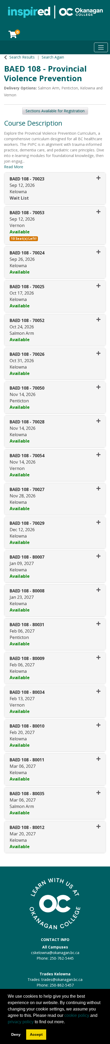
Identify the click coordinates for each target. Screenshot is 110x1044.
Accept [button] (36, 1034)
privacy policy (21, 1022)
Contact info (55, 939)
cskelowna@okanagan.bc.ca (55, 952)
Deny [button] (16, 1034)
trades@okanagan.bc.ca (61, 979)
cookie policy (76, 1015)
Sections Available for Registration (55, 110)
